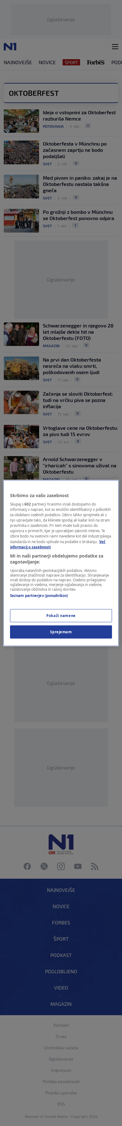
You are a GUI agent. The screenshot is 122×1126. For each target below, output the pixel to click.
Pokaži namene (60, 615)
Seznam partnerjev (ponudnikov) (39, 595)
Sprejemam (61, 632)
